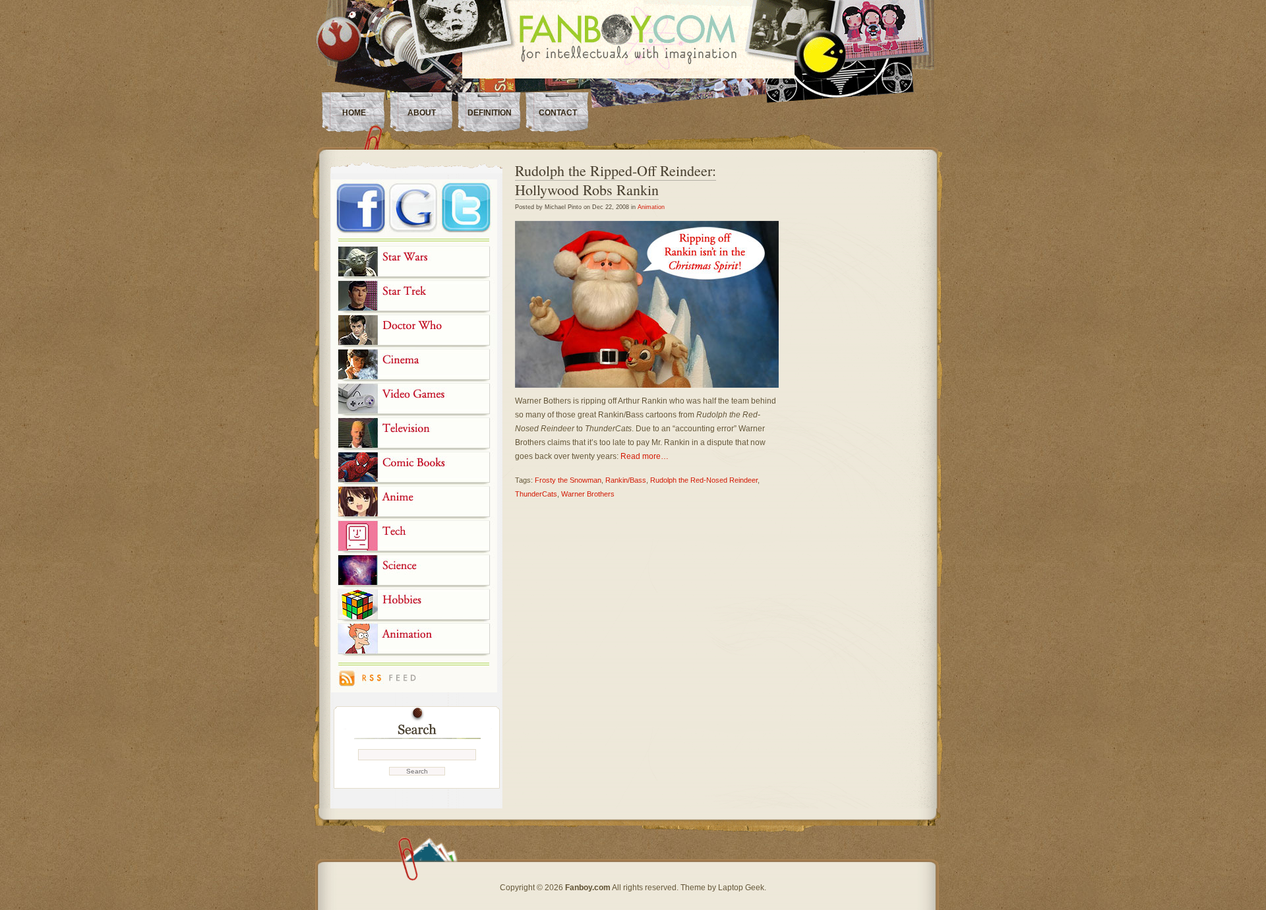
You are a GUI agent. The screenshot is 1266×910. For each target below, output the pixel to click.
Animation (651, 207)
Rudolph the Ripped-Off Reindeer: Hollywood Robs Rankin (615, 180)
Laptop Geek (741, 887)
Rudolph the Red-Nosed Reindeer (704, 480)
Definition (489, 112)
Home (354, 112)
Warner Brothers (588, 494)
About (421, 112)
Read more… (644, 456)
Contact (558, 112)
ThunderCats (536, 494)
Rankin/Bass (625, 480)
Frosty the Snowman (568, 480)
